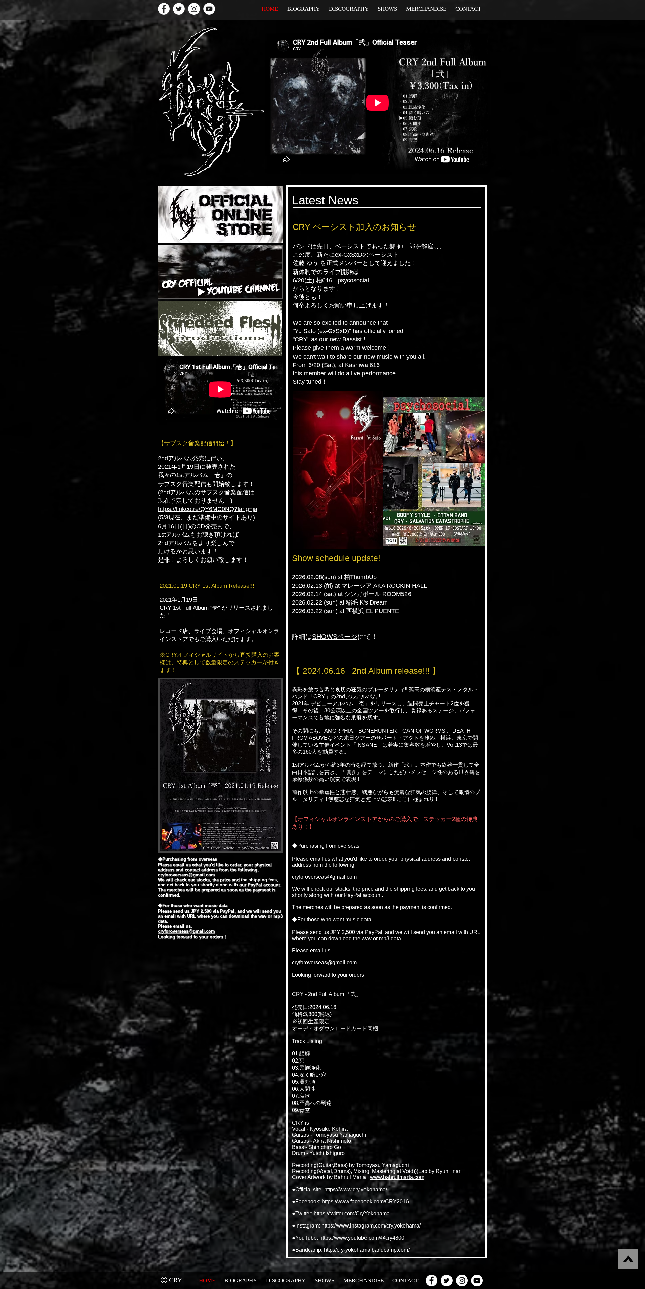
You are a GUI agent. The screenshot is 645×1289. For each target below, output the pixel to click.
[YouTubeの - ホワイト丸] (209, 9)
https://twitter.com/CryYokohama (352, 1213)
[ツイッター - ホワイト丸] (179, 9)
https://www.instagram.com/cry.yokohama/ (371, 1226)
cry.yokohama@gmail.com (173, 1287)
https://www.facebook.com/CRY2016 (365, 1201)
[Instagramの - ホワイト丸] (194, 9)
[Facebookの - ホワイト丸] (164, 9)
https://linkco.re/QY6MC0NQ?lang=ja (207, 509)
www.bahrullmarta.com (397, 1177)
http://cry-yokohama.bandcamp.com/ (367, 1250)
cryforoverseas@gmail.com (324, 877)
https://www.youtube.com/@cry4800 (361, 1238)
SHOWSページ (334, 636)
